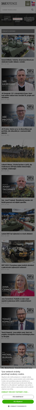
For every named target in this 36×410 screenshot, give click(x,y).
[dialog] (18, 389)
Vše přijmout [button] (18, 401)
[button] (18, 392)
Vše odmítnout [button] (18, 397)
